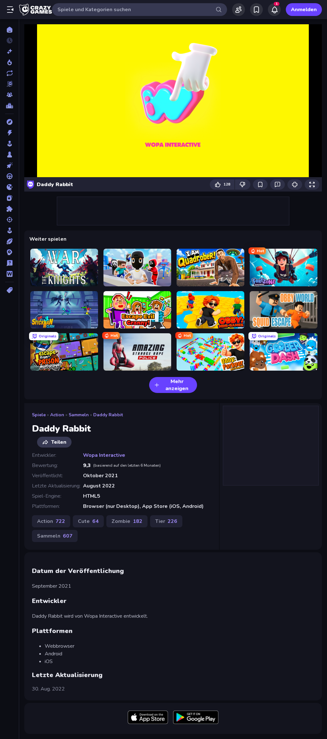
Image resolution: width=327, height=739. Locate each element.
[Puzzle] (9, 208)
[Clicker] (9, 165)
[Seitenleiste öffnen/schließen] (10, 9)
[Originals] (9, 84)
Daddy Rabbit (108, 415)
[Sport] (9, 241)
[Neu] (9, 51)
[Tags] (9, 290)
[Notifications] (274, 9)
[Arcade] (9, 143)
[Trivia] (9, 263)
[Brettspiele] (9, 154)
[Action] (9, 132)
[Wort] (9, 273)
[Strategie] (9, 252)
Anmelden (304, 9)
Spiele (39, 415)
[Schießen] (9, 219)
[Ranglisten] (9, 105)
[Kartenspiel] (9, 197)
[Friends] (238, 9)
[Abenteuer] (9, 122)
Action (57, 415)
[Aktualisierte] (9, 73)
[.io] (9, 187)
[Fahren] (9, 176)
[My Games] (256, 9)
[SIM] (9, 230)
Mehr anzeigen (176, 385)
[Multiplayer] (9, 94)
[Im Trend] (9, 62)
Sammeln (79, 415)
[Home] (9, 29)
